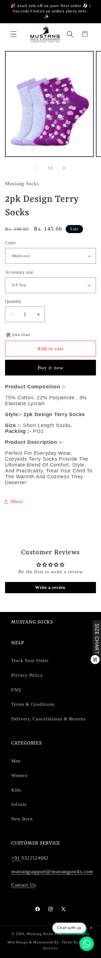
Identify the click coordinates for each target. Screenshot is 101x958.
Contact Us (23, 885)
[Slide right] (64, 168)
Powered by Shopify (72, 934)
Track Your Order (30, 660)
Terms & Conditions (33, 704)
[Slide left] (37, 168)
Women (19, 775)
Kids (16, 790)
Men (16, 761)
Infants (19, 804)
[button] (13, 34)
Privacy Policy (27, 675)
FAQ (16, 689)
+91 (16, 858)
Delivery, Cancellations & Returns (48, 719)
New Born (22, 819)
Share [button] (17, 501)
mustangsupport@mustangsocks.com (52, 871)
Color (10, 242)
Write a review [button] (50, 587)
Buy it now (51, 367)
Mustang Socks (40, 934)
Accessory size (19, 272)
